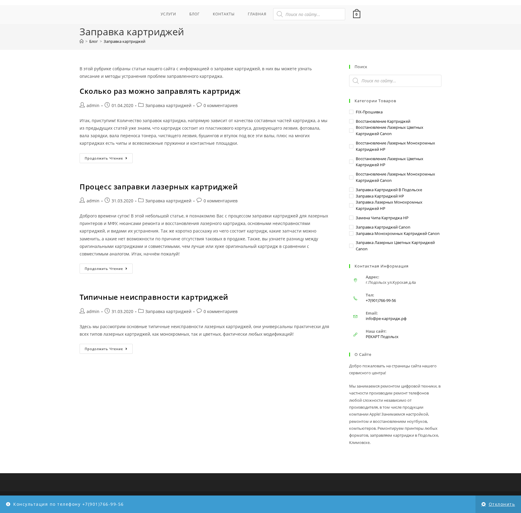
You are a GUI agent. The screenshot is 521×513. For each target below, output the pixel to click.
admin (93, 105)
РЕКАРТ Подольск (382, 336)
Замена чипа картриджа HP (382, 217)
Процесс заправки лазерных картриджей (159, 187)
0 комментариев (221, 105)
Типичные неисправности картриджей (154, 297)
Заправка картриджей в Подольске (389, 189)
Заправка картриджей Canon (383, 227)
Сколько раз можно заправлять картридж (160, 91)
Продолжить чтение (109, 156)
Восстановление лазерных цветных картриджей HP (389, 162)
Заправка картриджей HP (380, 196)
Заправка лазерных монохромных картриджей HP (389, 205)
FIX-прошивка (369, 112)
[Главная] (82, 41)
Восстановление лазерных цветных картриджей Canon (389, 130)
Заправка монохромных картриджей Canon (398, 233)
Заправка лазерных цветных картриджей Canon (395, 246)
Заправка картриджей (124, 41)
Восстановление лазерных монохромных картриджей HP (395, 146)
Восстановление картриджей (383, 121)
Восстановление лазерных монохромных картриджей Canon (395, 177)
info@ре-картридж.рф (386, 318)
